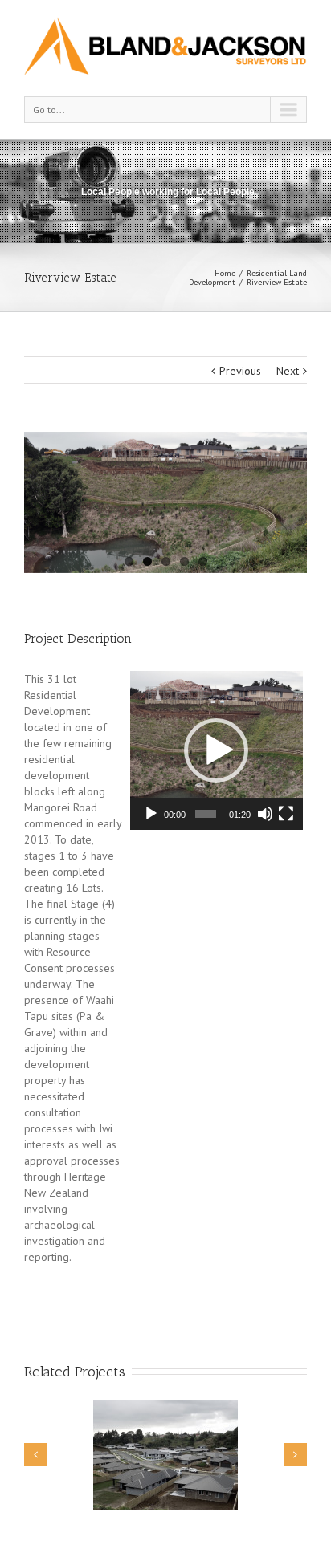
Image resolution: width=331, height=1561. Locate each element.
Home (225, 273)
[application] (216, 750)
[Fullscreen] (286, 814)
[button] (216, 750)
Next (287, 371)
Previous (240, 371)
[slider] (206, 814)
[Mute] (265, 814)
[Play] (151, 814)
